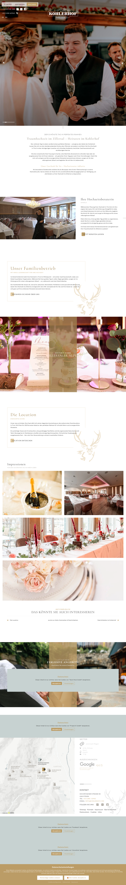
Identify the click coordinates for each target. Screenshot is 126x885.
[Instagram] (17, 9)
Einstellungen (69, 683)
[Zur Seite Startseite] (63, 13)
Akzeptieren (56, 683)
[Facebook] (25, 9)
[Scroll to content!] (63, 126)
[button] (3, 63)
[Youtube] (21, 9)
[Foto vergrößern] (32, 493)
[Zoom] (63, 63)
